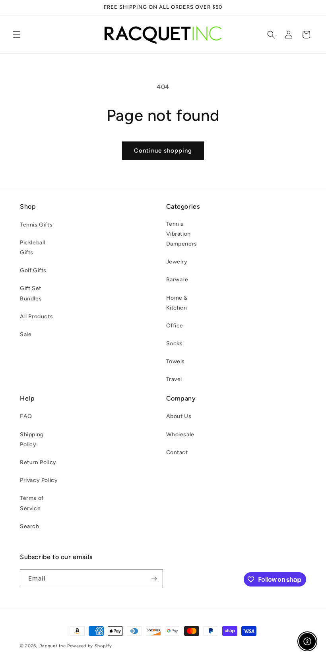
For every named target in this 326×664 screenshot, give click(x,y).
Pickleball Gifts (32, 247)
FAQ (26, 416)
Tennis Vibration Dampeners (181, 234)
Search (29, 526)
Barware (177, 279)
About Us (179, 416)
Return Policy (38, 462)
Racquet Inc (52, 646)
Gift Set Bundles (31, 293)
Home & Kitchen (177, 302)
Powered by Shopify (89, 646)
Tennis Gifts (36, 224)
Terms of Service (32, 503)
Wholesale (180, 434)
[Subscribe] (154, 578)
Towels (175, 361)
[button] (16, 34)
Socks (174, 343)
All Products (36, 316)
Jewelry (177, 261)
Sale (25, 334)
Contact (177, 452)
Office (175, 325)
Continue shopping (163, 150)
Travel (174, 379)
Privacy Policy (39, 480)
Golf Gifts (33, 270)
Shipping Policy (32, 439)
